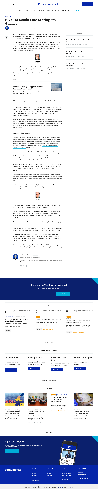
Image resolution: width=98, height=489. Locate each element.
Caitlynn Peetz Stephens (79, 421)
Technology (55, 10)
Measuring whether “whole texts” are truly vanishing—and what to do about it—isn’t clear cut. (28, 92)
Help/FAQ (49, 473)
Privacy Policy (71, 486)
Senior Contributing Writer (26, 257)
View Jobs (10, 370)
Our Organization (35, 470)
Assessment (69, 37)
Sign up (63, 293)
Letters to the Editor (51, 470)
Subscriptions (65, 470)
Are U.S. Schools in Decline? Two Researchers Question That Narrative (82, 411)
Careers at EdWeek (36, 480)
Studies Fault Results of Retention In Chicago (77, 52)
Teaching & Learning (43, 10)
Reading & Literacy (17, 84)
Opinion (63, 10)
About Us (34, 468)
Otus (83, 332)
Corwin (53, 329)
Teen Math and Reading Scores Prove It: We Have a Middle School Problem (13, 411)
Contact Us (50, 468)
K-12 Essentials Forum (19, 316)
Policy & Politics (30, 10)
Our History (34, 473)
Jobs (69, 10)
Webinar (54, 316)
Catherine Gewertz (16, 28)
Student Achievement (11, 16)
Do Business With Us (83, 468)
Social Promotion (35, 271)
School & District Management (79, 316)
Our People (34, 475)
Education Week (36, 257)
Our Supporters (35, 477)
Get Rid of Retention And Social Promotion (76, 64)
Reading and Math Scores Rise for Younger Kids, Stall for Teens (36, 411)
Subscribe (87, 4)
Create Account (12, 450)
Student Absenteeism (46, 316)
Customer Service (51, 475)
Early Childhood (9, 316)
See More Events (49, 342)
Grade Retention (24, 271)
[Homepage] (49, 4)
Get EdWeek (65, 468)
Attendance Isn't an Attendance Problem (48, 320)
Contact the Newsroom (52, 477)
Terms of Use (61, 487)
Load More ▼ (49, 432)
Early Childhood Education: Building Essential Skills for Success (16, 320)
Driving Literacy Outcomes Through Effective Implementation (59, 399)
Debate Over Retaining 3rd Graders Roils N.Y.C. (79, 40)
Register (8, 330)
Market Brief (77, 10)
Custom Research (81, 481)
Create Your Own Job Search (48, 380)
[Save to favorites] (6, 38)
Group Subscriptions (66, 475)
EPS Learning (63, 410)
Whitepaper (54, 395)
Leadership (19, 10)
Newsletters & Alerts (66, 473)
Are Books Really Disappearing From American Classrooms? (28, 87)
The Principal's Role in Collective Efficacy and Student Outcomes (78, 322)
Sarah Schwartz (31, 422)
